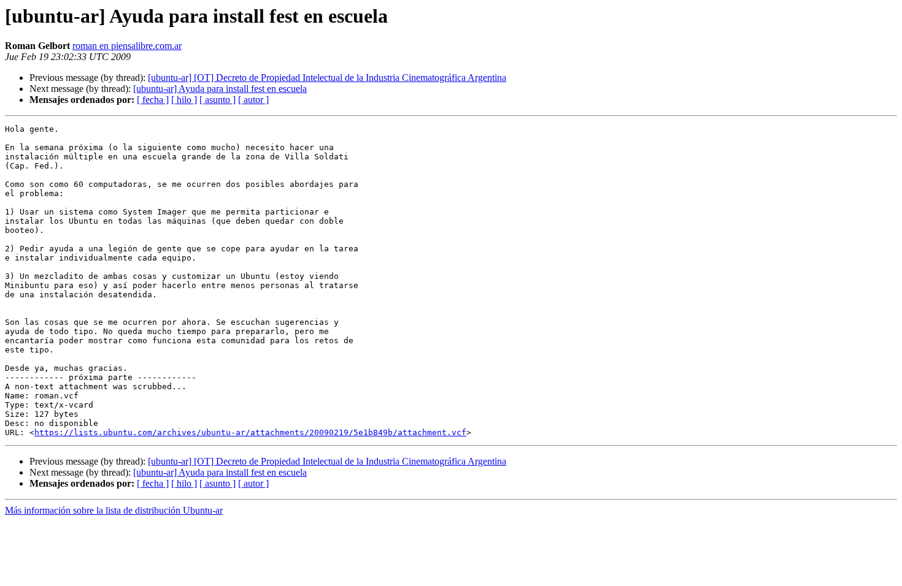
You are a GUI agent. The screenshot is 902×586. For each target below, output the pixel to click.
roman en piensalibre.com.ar (127, 45)
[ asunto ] (217, 99)
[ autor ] (253, 99)
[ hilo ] (184, 99)
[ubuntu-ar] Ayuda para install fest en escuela (220, 88)
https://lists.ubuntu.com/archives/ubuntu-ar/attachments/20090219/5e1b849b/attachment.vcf (250, 432)
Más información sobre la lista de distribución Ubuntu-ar (114, 510)
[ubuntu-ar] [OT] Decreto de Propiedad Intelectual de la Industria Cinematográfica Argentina (327, 77)
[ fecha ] (153, 99)
